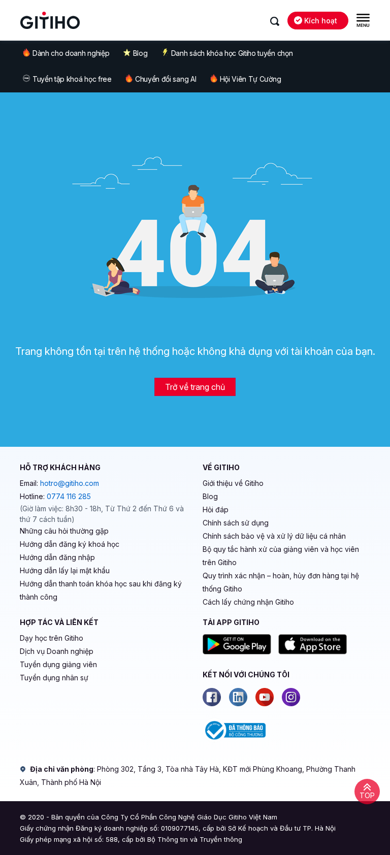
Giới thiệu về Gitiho (233, 483)
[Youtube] (264, 697)
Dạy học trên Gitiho (51, 638)
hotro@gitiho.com (69, 483)
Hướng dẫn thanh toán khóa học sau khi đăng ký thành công (101, 590)
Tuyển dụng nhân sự (54, 677)
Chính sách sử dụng (236, 522)
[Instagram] (291, 697)
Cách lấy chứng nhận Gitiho (248, 602)
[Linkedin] (238, 697)
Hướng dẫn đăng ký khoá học (69, 544)
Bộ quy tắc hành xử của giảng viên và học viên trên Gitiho (281, 556)
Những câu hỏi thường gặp (64, 531)
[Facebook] (212, 697)
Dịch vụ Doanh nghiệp (56, 651)
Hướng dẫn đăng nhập (57, 557)
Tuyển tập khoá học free (72, 79)
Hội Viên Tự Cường (250, 79)
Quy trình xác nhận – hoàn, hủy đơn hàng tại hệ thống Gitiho (281, 582)
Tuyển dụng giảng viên (58, 664)
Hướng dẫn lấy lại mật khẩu (65, 570)
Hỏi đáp (216, 509)
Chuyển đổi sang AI (165, 79)
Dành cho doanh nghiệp (70, 53)
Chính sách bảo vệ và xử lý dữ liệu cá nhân (274, 536)
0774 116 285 (69, 496)
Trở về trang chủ (195, 387)
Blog (140, 53)
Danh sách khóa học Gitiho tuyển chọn (231, 53)
